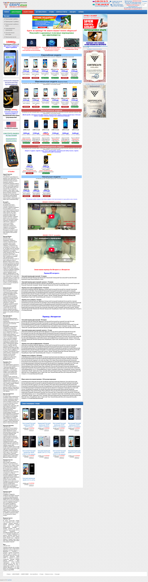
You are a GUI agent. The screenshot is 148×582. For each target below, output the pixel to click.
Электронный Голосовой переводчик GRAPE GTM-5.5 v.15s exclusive (28, 452)
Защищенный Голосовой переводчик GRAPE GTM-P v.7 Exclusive (44, 424)
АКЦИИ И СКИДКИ (25, 574)
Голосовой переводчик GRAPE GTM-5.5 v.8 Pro (74, 451)
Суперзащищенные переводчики (10, 29)
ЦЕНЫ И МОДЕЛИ (16, 574)
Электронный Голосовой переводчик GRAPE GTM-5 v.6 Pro (28, 424)
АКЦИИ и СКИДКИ (28, 12)
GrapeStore (9, 580)
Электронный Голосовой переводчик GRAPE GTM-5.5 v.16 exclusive (59, 452)
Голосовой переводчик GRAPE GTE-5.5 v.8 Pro (29, 479)
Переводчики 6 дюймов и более (11, 25)
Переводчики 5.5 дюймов (11, 21)
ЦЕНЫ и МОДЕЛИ (16, 12)
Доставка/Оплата (41, 12)
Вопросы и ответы (49, 574)
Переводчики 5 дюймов (11, 19)
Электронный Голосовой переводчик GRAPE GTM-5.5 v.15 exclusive (59, 424)
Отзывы (51, 12)
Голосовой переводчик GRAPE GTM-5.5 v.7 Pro (44, 451)
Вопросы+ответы (61, 12)
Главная (6, 12)
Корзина (81, 12)
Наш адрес (73, 12)
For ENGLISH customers (11, 128)
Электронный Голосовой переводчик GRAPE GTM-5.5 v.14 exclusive (74, 424)
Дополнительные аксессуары (9, 33)
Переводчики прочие (10, 37)
